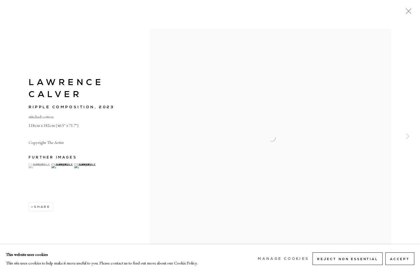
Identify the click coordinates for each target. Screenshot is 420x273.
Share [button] (42, 207)
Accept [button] (400, 259)
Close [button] (407, 13)
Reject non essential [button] (347, 259)
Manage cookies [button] (283, 258)
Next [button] (407, 136)
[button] (39, 166)
